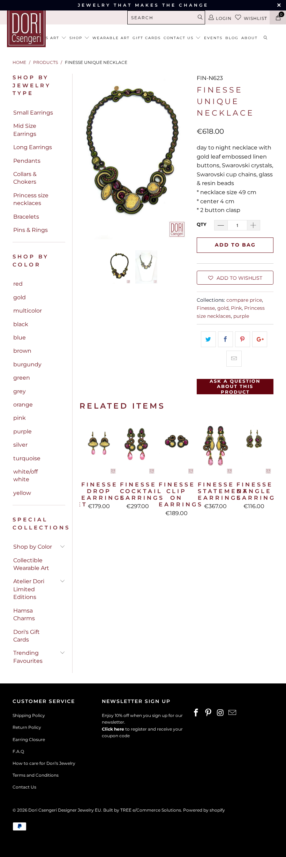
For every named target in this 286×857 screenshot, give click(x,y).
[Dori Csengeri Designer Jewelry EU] (26, 27)
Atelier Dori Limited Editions (28, 589)
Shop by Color (32, 546)
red (18, 283)
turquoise (26, 458)
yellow (22, 493)
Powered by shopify (204, 810)
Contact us (179, 38)
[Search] (265, 38)
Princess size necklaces (30, 199)
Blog (232, 38)
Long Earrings (32, 147)
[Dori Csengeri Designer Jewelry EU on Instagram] (220, 713)
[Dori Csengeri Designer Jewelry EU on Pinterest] (208, 713)
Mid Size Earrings (24, 130)
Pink (236, 308)
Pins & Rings (30, 230)
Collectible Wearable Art (31, 564)
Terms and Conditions (36, 775)
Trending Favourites (28, 657)
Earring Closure (29, 739)
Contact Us (24, 787)
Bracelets (26, 216)
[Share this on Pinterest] (242, 339)
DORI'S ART (46, 38)
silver (20, 444)
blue (19, 337)
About (249, 38)
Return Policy (27, 727)
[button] (235, 278)
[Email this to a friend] (233, 359)
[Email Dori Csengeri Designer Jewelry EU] (232, 713)
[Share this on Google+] (259, 339)
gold (19, 297)
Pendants (26, 161)
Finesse (206, 308)
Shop (76, 38)
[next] (183, 156)
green (21, 377)
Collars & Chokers (25, 178)
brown (22, 350)
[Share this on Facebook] (225, 339)
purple (22, 431)
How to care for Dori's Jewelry (44, 763)
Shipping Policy (29, 715)
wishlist (255, 18)
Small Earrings (33, 112)
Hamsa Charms (24, 614)
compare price (244, 300)
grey (19, 391)
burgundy (27, 364)
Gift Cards (147, 38)
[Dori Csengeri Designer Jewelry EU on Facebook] (196, 713)
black (20, 324)
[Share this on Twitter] (208, 339)
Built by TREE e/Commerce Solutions (142, 810)
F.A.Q (18, 751)
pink (19, 418)
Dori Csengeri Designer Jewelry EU (64, 810)
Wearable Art (111, 38)
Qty (201, 224)
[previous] (86, 156)
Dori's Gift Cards (26, 636)
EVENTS (213, 38)
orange (23, 404)
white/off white (25, 475)
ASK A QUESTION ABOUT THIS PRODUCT (235, 386)
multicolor (27, 310)
